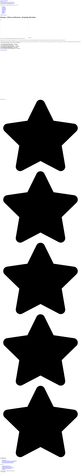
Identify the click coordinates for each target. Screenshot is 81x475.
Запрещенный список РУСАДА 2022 (8, 467)
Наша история (4, 460)
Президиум (4, 7)
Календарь (4, 8)
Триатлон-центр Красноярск (6, 468)
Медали (3, 10)
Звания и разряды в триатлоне (7, 466)
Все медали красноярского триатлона (8, 461)
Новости (3, 6)
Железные (3, 11)
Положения (4, 9)
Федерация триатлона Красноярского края (7, 3)
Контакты (3, 469)
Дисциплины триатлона (6, 465)
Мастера (3, 12)
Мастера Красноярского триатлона (7, 462)
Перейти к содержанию (4, 0)
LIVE (3, 13)
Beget (4, 471)
